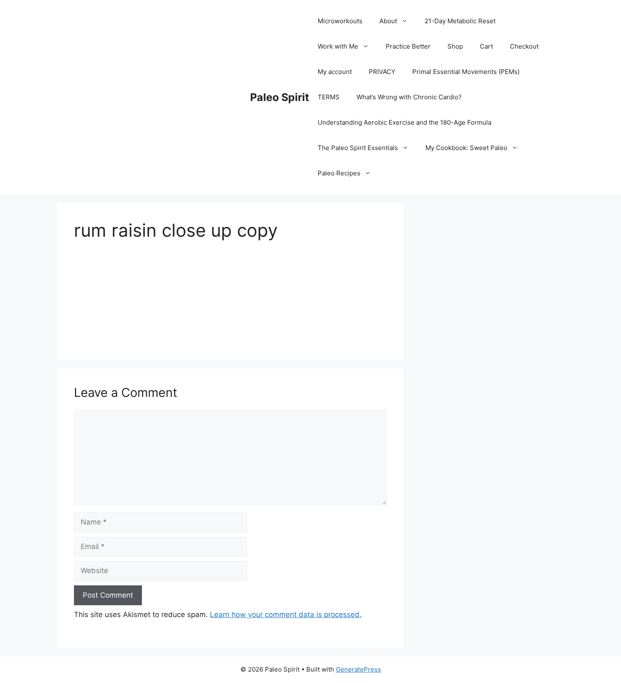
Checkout (524, 46)
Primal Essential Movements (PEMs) (466, 72)
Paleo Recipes (339, 173)
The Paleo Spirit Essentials (358, 148)
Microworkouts (340, 21)
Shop (455, 46)
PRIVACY (382, 72)
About (388, 21)
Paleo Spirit (279, 97)
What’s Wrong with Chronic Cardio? (409, 97)
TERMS (329, 97)
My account (335, 72)
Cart (486, 46)
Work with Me (338, 46)
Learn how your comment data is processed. (286, 614)
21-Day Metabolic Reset (460, 21)
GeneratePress (358, 669)
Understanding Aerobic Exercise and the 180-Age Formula (404, 122)
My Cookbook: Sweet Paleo (466, 148)
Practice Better (408, 46)
